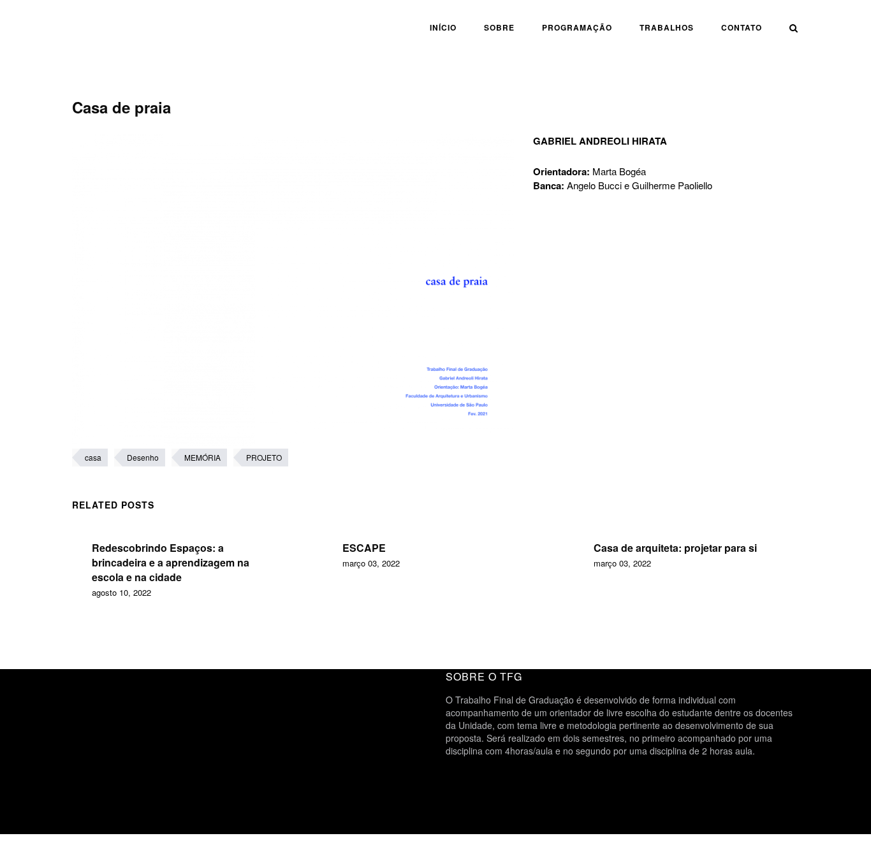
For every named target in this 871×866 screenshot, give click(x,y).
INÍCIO (443, 27)
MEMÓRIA (202, 457)
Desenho (143, 457)
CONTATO (741, 27)
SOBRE (499, 27)
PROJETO (264, 457)
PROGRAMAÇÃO (577, 27)
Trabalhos (667, 27)
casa (93, 457)
